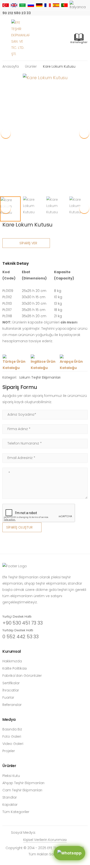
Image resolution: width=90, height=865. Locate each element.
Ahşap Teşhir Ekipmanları (23, 783)
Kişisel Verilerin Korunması (45, 839)
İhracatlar (10, 690)
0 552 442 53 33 (20, 636)
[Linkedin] (86, 13)
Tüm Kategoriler (15, 811)
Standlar (9, 797)
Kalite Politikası (14, 668)
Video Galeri (12, 743)
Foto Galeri (11, 736)
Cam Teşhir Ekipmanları (22, 790)
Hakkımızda (12, 661)
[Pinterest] (78, 13)
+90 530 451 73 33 (22, 623)
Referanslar (12, 704)
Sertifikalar (11, 683)
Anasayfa (10, 66)
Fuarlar (8, 697)
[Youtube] (70, 13)
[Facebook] (55, 13)
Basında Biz (12, 729)
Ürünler (31, 66)
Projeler (8, 751)
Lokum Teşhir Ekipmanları (40, 377)
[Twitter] (63, 13)
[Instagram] (47, 13)
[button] (84, 133)
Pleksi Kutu (11, 775)
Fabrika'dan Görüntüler (22, 675)
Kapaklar (10, 804)
